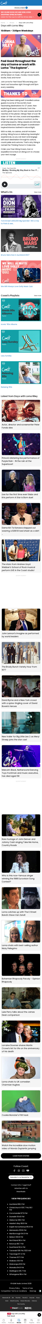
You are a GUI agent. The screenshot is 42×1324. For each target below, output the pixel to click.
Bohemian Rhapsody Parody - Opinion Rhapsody (21, 968)
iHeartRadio (21, 1191)
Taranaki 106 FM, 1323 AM (20, 1250)
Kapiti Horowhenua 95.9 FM (21, 1226)
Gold (6, 1301)
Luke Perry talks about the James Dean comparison (21, 1002)
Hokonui (34, 1301)
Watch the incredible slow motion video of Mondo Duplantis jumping (21, 1135)
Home (3, 23)
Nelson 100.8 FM (16, 1237)
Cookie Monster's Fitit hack (21, 1103)
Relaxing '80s (21, 375)
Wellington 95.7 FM (17, 1271)
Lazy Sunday (21, 344)
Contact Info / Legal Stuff (21, 1185)
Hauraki (31, 1298)
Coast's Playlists (10, 295)
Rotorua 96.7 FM (16, 1243)
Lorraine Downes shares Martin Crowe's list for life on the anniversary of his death (21, 1037)
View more (37, 192)
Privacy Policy (14, 1288)
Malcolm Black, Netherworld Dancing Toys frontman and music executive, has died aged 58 (21, 761)
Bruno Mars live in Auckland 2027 (21, 243)
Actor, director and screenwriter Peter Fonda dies (21, 414)
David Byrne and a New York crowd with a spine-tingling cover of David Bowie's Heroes (21, 691)
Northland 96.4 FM (17, 1240)
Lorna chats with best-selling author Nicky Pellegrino (21, 935)
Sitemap (33, 1291)
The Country (21, 1304)
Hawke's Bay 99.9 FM (18, 1223)
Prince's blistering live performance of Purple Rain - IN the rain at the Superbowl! (21, 449)
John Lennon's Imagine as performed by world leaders (21, 623)
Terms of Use (27, 1288)
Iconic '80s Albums (21, 313)
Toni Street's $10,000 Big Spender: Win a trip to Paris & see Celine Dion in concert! (21, 211)
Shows (12, 23)
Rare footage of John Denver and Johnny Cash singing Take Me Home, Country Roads (21, 830)
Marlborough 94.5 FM (18, 1233)
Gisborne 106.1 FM (17, 1220)
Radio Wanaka (25, 1301)
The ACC (25, 1298)
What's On (6, 192)
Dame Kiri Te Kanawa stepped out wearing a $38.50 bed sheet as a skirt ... (21, 519)
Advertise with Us (21, 1188)
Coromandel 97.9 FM (18, 1213)
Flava (38, 1298)
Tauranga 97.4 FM (17, 1254)
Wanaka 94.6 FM (16, 1267)
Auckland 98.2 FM (16, 1204)
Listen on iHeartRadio (21, 1314)
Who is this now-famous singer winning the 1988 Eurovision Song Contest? (21, 867)
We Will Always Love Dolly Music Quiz (21, 275)
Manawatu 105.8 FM (17, 1230)
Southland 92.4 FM (17, 1247)
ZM (13, 1298)
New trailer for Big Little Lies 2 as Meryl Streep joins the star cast (21, 726)
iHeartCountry (14, 1301)
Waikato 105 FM (16, 1260)
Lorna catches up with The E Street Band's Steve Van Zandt (21, 901)
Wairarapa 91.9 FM (17, 1264)
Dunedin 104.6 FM (16, 1216)
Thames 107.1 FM (16, 1257)
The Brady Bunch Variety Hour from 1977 (21, 656)
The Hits (17, 1298)
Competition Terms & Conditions (14, 1291)
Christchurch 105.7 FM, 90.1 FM (20, 1208)
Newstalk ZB (6, 1298)
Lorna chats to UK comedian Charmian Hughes (21, 1071)
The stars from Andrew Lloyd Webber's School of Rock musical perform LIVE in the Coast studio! (21, 556)
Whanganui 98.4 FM (17, 1274)
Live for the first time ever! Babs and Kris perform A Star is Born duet (21, 484)
